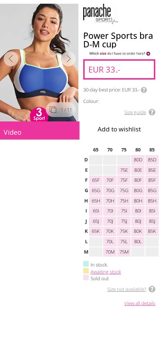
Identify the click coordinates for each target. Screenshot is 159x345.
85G (152, 190)
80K (138, 231)
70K (110, 231)
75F (124, 180)
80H (138, 200)
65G (96, 190)
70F (110, 180)
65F (96, 180)
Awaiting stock (106, 271)
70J (110, 221)
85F (152, 180)
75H (124, 200)
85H (152, 200)
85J (152, 221)
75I (124, 210)
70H (110, 200)
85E (152, 170)
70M (110, 251)
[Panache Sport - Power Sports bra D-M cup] (40, 62)
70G (110, 190)
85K (152, 231)
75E (124, 170)
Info (144, 90)
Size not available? (126, 289)
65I (96, 210)
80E (138, 170)
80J (138, 221)
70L (110, 241)
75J (124, 221)
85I (152, 210)
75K (124, 231)
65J (96, 221)
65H (96, 200)
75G (124, 190)
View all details (139, 304)
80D (138, 159)
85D (152, 159)
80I (138, 210)
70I (110, 210)
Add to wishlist (119, 129)
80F (138, 180)
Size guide (135, 112)
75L (124, 241)
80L (138, 241)
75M (124, 251)
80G (138, 190)
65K (96, 231)
